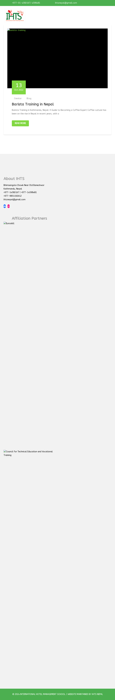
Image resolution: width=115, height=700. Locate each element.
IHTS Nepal (97, 694)
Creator (18, 98)
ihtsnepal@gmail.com (66, 3)
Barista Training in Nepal (33, 104)
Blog (29, 98)
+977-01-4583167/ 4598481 (26, 3)
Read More (20, 123)
